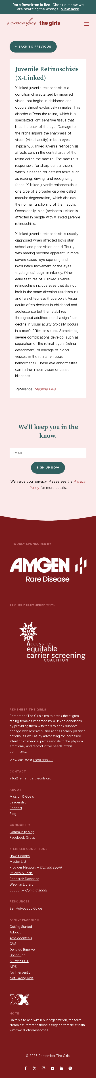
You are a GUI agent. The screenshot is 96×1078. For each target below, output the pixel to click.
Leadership (18, 802)
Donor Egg (17, 955)
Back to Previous (35, 46)
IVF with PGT (19, 961)
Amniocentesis (21, 938)
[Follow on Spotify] (70, 1068)
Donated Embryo (22, 949)
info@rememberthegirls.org (30, 778)
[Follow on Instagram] (43, 1068)
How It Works (20, 856)
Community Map (22, 832)
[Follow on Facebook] (25, 1068)
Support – (28, 890)
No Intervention (21, 972)
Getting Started (21, 926)
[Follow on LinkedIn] (61, 1068)
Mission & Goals (22, 796)
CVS (13, 944)
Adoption (16, 932)
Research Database (24, 879)
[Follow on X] (34, 1068)
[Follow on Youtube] (52, 1068)
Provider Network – (36, 867)
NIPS (13, 966)
